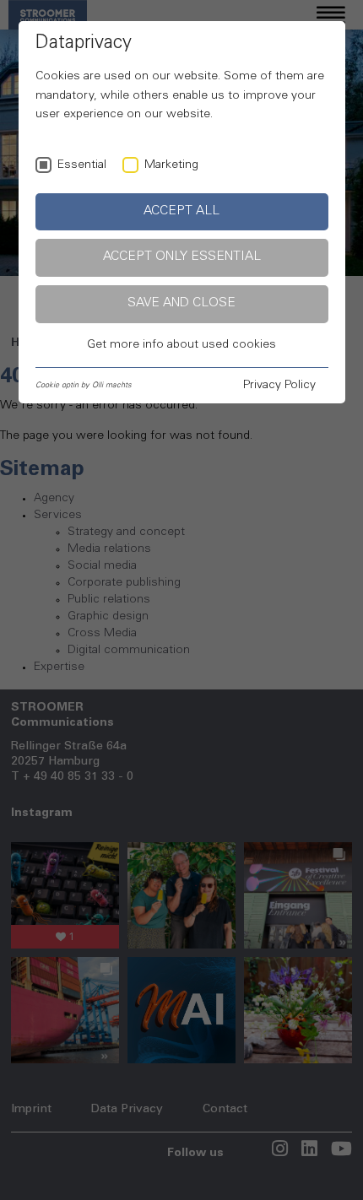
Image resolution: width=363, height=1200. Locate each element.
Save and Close (181, 303)
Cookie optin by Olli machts (83, 385)
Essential (81, 165)
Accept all (181, 211)
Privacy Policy (279, 386)
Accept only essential (182, 257)
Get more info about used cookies (181, 345)
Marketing (171, 165)
